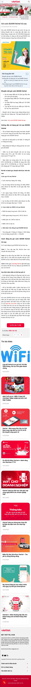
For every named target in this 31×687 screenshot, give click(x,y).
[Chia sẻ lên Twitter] (18, 334)
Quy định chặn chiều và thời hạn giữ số (13, 86)
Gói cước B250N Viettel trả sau (17, 120)
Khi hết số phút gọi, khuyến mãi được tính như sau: (16, 81)
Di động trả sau (14, 17)
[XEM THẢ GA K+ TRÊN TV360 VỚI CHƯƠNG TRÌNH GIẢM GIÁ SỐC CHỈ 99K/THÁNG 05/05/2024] (15, 405)
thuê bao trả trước (11, 303)
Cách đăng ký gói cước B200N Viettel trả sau (14, 84)
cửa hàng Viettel (16, 264)
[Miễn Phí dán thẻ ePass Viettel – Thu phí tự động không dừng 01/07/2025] (15, 562)
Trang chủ (4, 17)
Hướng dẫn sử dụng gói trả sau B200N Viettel (15, 78)
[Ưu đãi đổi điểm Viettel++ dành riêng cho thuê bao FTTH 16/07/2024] (15, 467)
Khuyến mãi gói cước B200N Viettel (12, 76)
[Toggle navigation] (2, 2)
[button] (29, 1)
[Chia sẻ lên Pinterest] (21, 334)
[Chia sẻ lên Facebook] (14, 334)
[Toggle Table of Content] (26, 74)
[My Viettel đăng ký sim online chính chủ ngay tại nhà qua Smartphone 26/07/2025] (15, 592)
